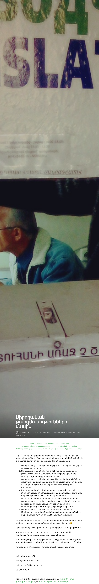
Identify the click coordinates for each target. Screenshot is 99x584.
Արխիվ (79, 449)
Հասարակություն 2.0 (59, 432)
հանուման (23, 432)
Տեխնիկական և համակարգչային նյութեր (52, 443)
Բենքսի (31, 581)
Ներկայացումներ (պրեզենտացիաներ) (36, 446)
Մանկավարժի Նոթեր (24, 449)
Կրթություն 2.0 (35, 432)
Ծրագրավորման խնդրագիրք (65, 446)
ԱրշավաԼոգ (70, 449)
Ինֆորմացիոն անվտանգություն (54, 581)
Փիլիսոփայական (74, 432)
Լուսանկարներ (41, 449)
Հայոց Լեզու (46, 432)
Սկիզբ (31, 443)
